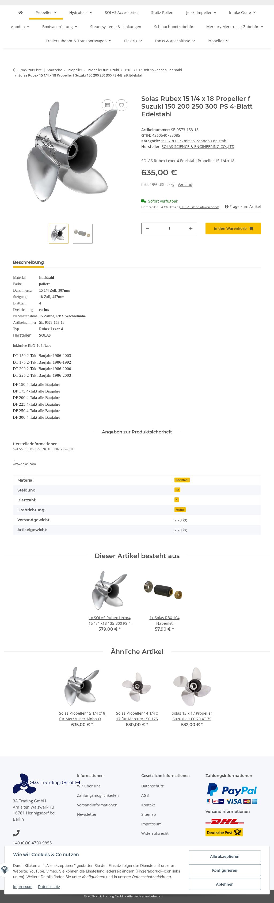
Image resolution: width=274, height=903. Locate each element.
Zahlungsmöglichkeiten (98, 795)
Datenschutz (49, 886)
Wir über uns (89, 785)
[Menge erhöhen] (191, 228)
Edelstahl (182, 480)
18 (177, 490)
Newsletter (87, 814)
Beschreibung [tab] (28, 262)
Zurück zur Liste (29, 69)
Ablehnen (225, 884)
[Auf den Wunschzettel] (121, 105)
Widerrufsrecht (155, 833)
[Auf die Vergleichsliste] (107, 105)
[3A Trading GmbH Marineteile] (20, 12)
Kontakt (148, 804)
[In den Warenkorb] (17, 92)
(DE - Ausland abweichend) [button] (199, 207)
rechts (180, 510)
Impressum (22, 886)
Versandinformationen (97, 804)
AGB (145, 795)
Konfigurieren (224, 870)
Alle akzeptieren (224, 856)
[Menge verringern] (147, 228)
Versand (185, 184)
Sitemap (148, 814)
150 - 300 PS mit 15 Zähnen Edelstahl (194, 140)
